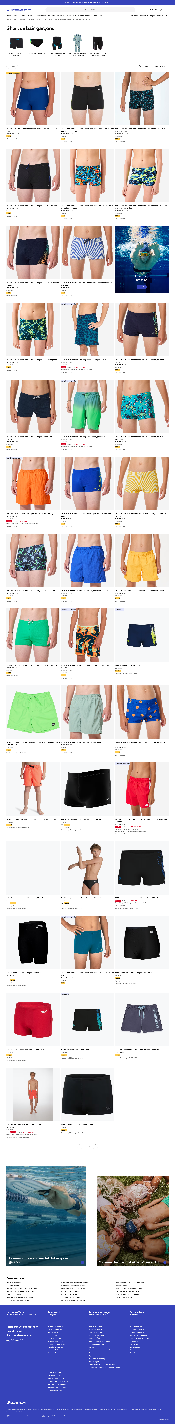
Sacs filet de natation (124, 1297)
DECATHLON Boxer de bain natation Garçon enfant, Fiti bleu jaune (139, 361)
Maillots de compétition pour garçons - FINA (97, 54)
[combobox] (161, 66)
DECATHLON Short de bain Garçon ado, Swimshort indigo (84, 591)
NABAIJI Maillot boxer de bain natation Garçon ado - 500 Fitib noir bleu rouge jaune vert (87, 130)
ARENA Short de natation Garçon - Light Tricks (25, 898)
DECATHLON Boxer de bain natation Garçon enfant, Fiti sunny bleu (140, 743)
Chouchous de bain (13, 1285)
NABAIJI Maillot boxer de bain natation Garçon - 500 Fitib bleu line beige (87, 974)
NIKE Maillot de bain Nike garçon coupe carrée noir (81, 819)
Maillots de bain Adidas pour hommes (129, 1288)
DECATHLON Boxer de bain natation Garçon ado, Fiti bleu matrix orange (32, 284)
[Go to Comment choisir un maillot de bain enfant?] (164, 1262)
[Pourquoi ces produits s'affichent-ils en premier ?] (140, 66)
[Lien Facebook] (8, 1340)
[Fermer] (167, 2)
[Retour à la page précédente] (79, 1146)
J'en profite (141, 287)
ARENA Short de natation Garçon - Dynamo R (133, 973)
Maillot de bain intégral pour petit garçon (77, 54)
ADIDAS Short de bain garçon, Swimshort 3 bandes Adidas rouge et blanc (142, 820)
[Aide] (156, 9)
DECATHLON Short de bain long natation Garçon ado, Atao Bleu (87, 360)
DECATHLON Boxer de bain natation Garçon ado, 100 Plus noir (31, 206)
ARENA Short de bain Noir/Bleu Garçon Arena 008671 (136, 898)
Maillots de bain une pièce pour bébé (74, 1282)
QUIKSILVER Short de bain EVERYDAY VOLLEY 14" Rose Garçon (31, 819)
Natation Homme (122, 1285)
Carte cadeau (162, 16)
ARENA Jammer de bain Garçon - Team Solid (24, 973)
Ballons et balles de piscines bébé (73, 1300)
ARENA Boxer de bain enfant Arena (129, 665)
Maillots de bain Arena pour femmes (129, 1294)
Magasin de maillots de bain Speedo (19, 1297)
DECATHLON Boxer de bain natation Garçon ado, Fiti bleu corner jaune (87, 515)
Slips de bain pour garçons (36, 53)
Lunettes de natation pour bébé (127, 1291)
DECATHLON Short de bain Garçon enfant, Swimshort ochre (139, 591)
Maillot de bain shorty (14, 1282)
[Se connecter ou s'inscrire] (161, 9)
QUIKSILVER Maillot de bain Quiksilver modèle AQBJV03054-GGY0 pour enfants (33, 743)
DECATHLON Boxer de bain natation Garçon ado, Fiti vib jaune (31, 360)
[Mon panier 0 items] (166, 9)
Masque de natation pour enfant (73, 1285)
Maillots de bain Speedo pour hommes (130, 1282)
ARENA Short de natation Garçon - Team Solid (25, 1050)
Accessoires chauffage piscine (17, 1300)
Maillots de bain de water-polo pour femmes (22, 1288)
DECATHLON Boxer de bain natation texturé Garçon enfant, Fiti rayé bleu (86, 284)
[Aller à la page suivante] (95, 1146)
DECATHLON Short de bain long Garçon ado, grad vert (83, 437)
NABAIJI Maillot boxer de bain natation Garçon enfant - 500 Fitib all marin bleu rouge (87, 207)
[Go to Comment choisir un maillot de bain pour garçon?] (82, 1262)
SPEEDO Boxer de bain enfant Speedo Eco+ (78, 1125)
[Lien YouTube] (17, 1340)
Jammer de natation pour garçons (57, 54)
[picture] (33, 98)
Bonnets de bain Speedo (70, 1291)
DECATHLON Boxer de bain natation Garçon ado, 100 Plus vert (31, 665)
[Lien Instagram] (21, 1340)
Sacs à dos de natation (14, 1294)
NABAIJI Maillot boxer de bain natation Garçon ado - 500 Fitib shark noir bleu (140, 130)
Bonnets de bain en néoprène (71, 1294)
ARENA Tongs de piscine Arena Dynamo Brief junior (81, 898)
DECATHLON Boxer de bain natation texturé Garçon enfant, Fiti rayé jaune (141, 515)
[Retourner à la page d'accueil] (19, 10)
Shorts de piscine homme (70, 1297)
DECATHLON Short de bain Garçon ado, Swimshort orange (30, 514)
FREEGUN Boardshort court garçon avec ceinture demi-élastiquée (137, 1051)
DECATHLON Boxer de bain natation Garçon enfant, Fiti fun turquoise (139, 438)
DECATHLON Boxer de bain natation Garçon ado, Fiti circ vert (31, 591)
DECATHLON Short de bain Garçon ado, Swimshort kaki (83, 742)
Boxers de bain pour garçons (16, 54)
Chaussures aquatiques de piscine (73, 1288)
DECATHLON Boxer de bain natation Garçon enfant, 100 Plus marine (31, 438)
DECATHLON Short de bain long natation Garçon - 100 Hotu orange (85, 666)
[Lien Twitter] (12, 1340)
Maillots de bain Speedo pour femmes (20, 1291)
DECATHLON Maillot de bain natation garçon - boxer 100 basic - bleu (32, 130)
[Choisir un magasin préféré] (151, 9)
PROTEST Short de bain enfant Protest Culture (25, 1125)
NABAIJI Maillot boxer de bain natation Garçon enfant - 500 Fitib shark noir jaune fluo (141, 207)
